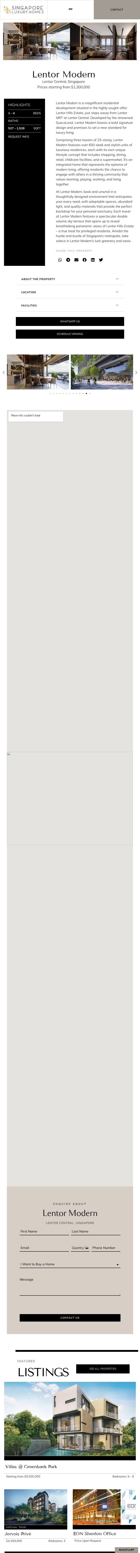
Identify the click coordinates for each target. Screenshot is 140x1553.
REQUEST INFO (18, 136)
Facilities (29, 305)
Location (28, 292)
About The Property (38, 279)
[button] (60, 260)
